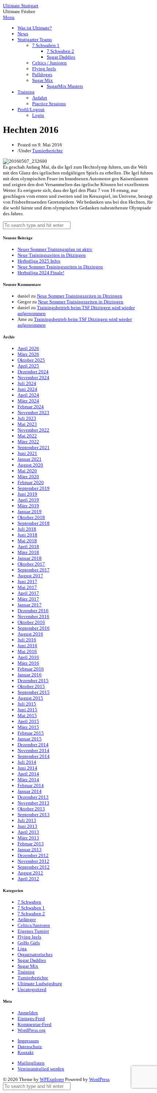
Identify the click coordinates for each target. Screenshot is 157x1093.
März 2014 (28, 779)
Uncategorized (32, 989)
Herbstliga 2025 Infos (39, 261)
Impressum (28, 1040)
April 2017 (28, 593)
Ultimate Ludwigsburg (40, 983)
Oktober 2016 (31, 622)
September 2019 (34, 488)
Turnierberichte (47, 150)
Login (38, 115)
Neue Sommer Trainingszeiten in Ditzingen (60, 267)
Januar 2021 (30, 459)
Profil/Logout (31, 109)
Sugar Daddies (61, 57)
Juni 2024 (27, 389)
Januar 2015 (30, 739)
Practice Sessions (49, 103)
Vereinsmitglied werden (41, 1069)
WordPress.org (32, 1030)
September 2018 (34, 523)
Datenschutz (30, 1046)
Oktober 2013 (31, 808)
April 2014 (28, 773)
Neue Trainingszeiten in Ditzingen (52, 255)
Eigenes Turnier (33, 931)
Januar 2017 (30, 605)
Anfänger (27, 919)
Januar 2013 (30, 849)
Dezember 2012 (33, 855)
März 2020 (28, 476)
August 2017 (30, 575)
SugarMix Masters (65, 86)
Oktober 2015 (31, 686)
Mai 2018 (27, 540)
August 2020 (30, 465)
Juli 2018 (27, 529)
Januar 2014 (30, 791)
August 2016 (30, 634)
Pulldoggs (42, 74)
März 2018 (28, 552)
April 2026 (28, 348)
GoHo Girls (29, 942)
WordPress (99, 1079)
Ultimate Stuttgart (20, 5)
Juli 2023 (27, 418)
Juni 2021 (27, 453)
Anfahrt (39, 98)
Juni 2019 (27, 494)
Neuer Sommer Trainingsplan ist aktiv (55, 249)
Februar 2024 (31, 406)
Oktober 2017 (31, 564)
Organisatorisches (35, 954)
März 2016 (28, 663)
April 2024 (28, 395)
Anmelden (28, 1012)
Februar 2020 (31, 482)
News (23, 33)
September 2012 (34, 867)
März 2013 (28, 838)
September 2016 (34, 628)
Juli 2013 (27, 820)
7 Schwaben (29, 902)
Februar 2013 (31, 843)
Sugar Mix (42, 80)
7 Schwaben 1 (46, 45)
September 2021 (34, 447)
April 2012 (28, 878)
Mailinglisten (31, 1063)
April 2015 (28, 721)
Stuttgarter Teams (35, 39)
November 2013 (33, 803)
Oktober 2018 (31, 517)
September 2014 (34, 756)
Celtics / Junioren (49, 63)
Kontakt (26, 1052)
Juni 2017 (27, 581)
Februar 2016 (31, 669)
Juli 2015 (27, 704)
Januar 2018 (30, 558)
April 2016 (28, 657)
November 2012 (33, 861)
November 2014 (33, 750)
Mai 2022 (27, 436)
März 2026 (28, 354)
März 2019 (28, 505)
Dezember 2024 (33, 371)
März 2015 (28, 727)
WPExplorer (52, 1079)
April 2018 (28, 546)
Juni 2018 (27, 535)
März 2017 (28, 599)
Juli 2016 (27, 639)
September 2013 (34, 814)
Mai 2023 (27, 424)
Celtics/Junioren (34, 925)
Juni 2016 (27, 645)
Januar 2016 (30, 674)
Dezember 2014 (33, 744)
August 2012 (30, 873)
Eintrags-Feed (31, 1018)
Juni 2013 (27, 826)
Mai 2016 (27, 651)
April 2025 (28, 366)
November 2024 (33, 377)
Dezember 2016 (33, 610)
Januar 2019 (30, 511)
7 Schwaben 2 (60, 51)
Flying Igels (44, 68)
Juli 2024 (27, 383)
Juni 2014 (27, 768)
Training (26, 92)
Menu (9, 17)
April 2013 (28, 832)
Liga (22, 948)
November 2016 (33, 616)
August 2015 (30, 698)
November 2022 (33, 430)
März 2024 (28, 401)
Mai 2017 (27, 587)
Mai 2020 (27, 470)
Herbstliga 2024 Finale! (41, 272)
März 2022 (28, 441)
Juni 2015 (27, 709)
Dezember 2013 (33, 797)
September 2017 (34, 570)
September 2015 (34, 692)
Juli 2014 (27, 762)
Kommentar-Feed (34, 1024)
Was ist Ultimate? (35, 28)
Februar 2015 (31, 733)
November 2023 (33, 412)
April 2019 (28, 500)
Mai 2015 (27, 715)
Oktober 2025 (31, 360)
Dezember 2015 (33, 680)
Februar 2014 (31, 785)
